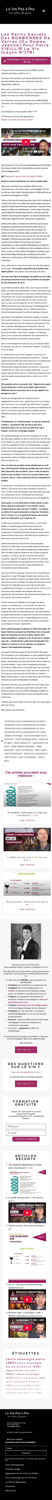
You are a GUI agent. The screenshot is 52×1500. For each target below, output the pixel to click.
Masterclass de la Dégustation (33, 1005)
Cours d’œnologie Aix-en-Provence (21, 1478)
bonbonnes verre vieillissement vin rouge (25, 732)
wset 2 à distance (13, 753)
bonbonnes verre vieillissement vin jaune (25, 725)
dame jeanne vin (22, 743)
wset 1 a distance (24, 750)
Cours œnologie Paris (15, 1465)
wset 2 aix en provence (35, 753)
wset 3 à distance (27, 757)
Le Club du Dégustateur (16, 1482)
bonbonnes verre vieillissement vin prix (24, 728)
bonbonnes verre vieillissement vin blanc (25, 721)
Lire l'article (27, 820)
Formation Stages (13, 1469)
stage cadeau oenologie (22, 746)
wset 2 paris (11, 757)
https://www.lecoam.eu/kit (17, 120)
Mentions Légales (14, 1439)
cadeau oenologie (13, 736)
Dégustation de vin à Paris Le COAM (21, 1473)
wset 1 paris (41, 750)
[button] (43, 11)
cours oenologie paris (26, 739)
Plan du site (11, 1491)
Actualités (10, 1486)
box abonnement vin (27, 1393)
